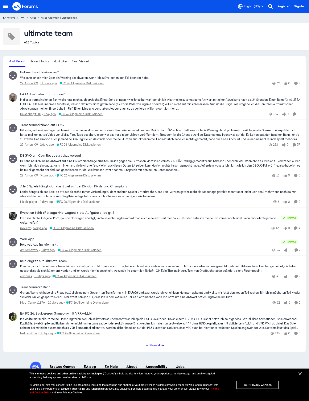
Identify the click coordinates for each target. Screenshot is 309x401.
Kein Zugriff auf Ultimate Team (43, 261)
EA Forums (9, 17)
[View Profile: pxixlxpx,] (13, 216)
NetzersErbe (28, 333)
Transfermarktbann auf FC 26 (42, 125)
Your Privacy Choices (257, 384)
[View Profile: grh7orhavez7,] (13, 242)
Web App (27, 239)
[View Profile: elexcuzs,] (13, 264)
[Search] (270, 6)
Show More (156, 345)
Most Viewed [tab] (80, 61)
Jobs (180, 366)
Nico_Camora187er (33, 302)
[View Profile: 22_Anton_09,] (13, 75)
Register (283, 6)
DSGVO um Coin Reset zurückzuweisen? (50, 155)
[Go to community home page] (25, 6)
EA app (90, 366)
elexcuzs (26, 276)
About (131, 366)
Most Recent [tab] (17, 61)
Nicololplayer (28, 202)
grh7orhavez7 (29, 250)
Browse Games (62, 366)
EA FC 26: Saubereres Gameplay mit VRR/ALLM (56, 313)
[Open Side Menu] (5, 6)
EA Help (111, 366)
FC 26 (33, 17)
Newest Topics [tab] (39, 61)
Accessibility (156, 366)
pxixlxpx (25, 228)
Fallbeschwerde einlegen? (39, 72)
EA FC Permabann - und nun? (42, 94)
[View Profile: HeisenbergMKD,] (13, 97)
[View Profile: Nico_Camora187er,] (13, 290)
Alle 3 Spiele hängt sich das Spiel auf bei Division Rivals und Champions (73, 186)
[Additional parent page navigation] (22, 18)
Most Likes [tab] (60, 61)
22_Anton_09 (29, 83)
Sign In (299, 6)
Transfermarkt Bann (35, 287)
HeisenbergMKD (30, 114)
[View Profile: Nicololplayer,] (13, 189)
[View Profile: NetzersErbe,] (13, 316)
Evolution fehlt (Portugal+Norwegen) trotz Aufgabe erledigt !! (67, 213)
